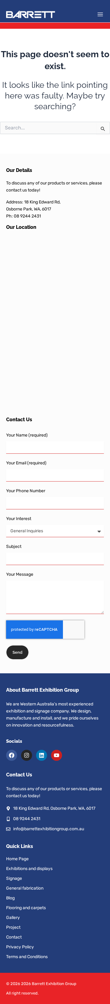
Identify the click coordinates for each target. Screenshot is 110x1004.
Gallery (13, 917)
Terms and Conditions (27, 956)
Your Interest (18, 518)
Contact (14, 937)
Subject (13, 546)
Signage (14, 878)
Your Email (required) (26, 463)
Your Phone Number (25, 490)
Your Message (19, 574)
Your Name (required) (27, 435)
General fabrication (24, 888)
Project (13, 927)
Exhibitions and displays (29, 868)
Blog (10, 898)
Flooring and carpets (26, 907)
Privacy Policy (20, 947)
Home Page (17, 858)
